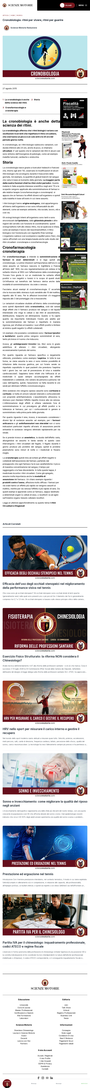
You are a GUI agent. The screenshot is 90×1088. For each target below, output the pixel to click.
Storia (37, 99)
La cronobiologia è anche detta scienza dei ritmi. (17, 101)
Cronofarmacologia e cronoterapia (15, 109)
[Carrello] (55, 5)
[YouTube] (47, 1078)
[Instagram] (42, 1078)
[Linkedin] (51, 1078)
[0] (55, 5)
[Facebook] (38, 1078)
